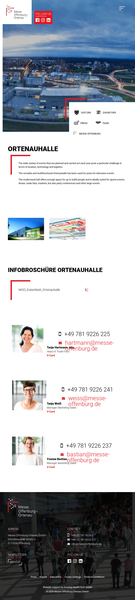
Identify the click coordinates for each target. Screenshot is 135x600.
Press (84, 123)
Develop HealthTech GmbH (78, 587)
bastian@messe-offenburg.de (88, 457)
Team (105, 123)
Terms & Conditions (94, 576)
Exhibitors (109, 112)
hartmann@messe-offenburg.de (89, 346)
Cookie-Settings (72, 576)
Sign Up (15, 562)
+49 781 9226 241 (90, 389)
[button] (26, 229)
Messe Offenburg (90, 133)
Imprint (43, 576)
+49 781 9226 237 (89, 446)
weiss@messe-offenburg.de (87, 401)
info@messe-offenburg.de (86, 544)
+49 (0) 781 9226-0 (82, 535)
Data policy (56, 576)
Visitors (86, 112)
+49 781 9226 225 (87, 334)
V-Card (51, 355)
